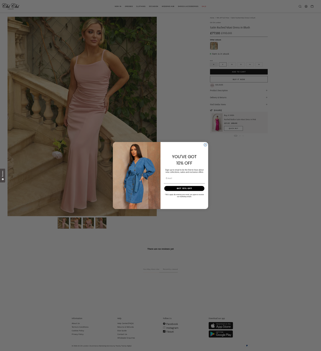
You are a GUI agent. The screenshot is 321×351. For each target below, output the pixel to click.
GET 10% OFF (184, 188)
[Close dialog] (205, 144)
